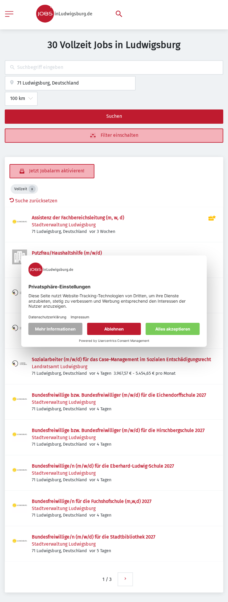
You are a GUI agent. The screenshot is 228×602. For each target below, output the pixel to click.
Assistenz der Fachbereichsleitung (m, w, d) (78, 217)
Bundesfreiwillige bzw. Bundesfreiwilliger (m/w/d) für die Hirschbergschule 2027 (118, 430)
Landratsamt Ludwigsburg (59, 366)
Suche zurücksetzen (36, 201)
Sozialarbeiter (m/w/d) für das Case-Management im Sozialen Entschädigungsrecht (121, 359)
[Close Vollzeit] (32, 189)
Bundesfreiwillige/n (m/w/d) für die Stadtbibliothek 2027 (93, 537)
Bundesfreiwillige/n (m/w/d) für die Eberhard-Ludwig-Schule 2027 (103, 466)
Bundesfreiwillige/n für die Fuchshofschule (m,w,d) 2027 (91, 501)
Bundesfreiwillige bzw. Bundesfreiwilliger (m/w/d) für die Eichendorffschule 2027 (119, 395)
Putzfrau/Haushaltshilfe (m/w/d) (67, 253)
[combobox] (114, 67)
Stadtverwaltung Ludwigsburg (64, 225)
